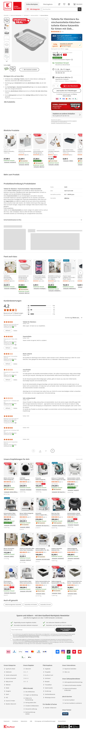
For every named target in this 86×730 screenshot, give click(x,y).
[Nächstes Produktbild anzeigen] (6, 61)
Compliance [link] (15, 721)
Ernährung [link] (48, 691)
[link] (47, 4)
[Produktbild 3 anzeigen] (6, 32)
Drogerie (8, 691)
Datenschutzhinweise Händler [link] (72, 685)
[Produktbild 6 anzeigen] (6, 50)
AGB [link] (31, 721)
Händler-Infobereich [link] (50, 707)
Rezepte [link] (47, 681)
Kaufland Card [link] (49, 675)
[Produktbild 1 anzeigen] (6, 20)
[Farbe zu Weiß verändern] (12, 68)
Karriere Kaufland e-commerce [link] (73, 703)
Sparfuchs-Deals (10, 669)
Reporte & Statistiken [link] (70, 669)
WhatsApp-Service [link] (50, 697)
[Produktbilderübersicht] (7, 39)
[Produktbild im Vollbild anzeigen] (30, 39)
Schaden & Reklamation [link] (32, 706)
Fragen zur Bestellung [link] (31, 695)
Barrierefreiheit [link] (62, 721)
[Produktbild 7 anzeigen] (6, 56)
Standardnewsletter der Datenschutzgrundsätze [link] (28, 635)
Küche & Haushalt (11, 678)
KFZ (7, 697)
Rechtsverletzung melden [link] (30, 713)
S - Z (26, 681)
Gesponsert (6, 149)
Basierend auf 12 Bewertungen (13, 313)
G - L (26, 675)
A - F (26, 672)
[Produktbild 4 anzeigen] (6, 38)
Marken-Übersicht (11, 704)
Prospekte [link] (47, 672)
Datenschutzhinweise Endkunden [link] (70, 689)
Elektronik (8, 672)
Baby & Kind (9, 681)
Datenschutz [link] (24, 721)
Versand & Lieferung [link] (31, 709)
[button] (66, 59)
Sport (7, 694)
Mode (7, 688)
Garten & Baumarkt (11, 675)
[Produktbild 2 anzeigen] (6, 26)
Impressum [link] (6, 721)
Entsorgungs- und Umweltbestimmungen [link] (45, 721)
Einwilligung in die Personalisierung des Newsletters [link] (36, 640)
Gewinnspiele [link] (49, 688)
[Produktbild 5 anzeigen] (6, 44)
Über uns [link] (67, 672)
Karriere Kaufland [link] (69, 700)
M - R (26, 678)
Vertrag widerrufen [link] (30, 702)
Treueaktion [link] (48, 685)
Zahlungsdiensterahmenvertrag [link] (73, 682)
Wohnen (8, 685)
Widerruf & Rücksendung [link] (29, 699)
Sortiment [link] (47, 678)
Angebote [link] (47, 669)
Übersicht (28, 669)
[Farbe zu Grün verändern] (6, 68)
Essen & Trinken (10, 700)
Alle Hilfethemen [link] (30, 692)
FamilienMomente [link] (50, 694)
